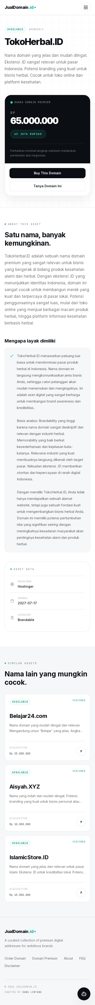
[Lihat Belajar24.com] (81, 751)
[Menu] (85, 7)
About (68, 958)
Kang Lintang (32, 992)
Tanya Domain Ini (47, 186)
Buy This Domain (47, 173)
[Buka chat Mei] (83, 993)
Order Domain (15, 958)
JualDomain (19, 7)
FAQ (82, 958)
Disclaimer (12, 966)
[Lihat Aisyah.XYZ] (81, 822)
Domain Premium (44, 958)
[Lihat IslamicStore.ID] (81, 892)
